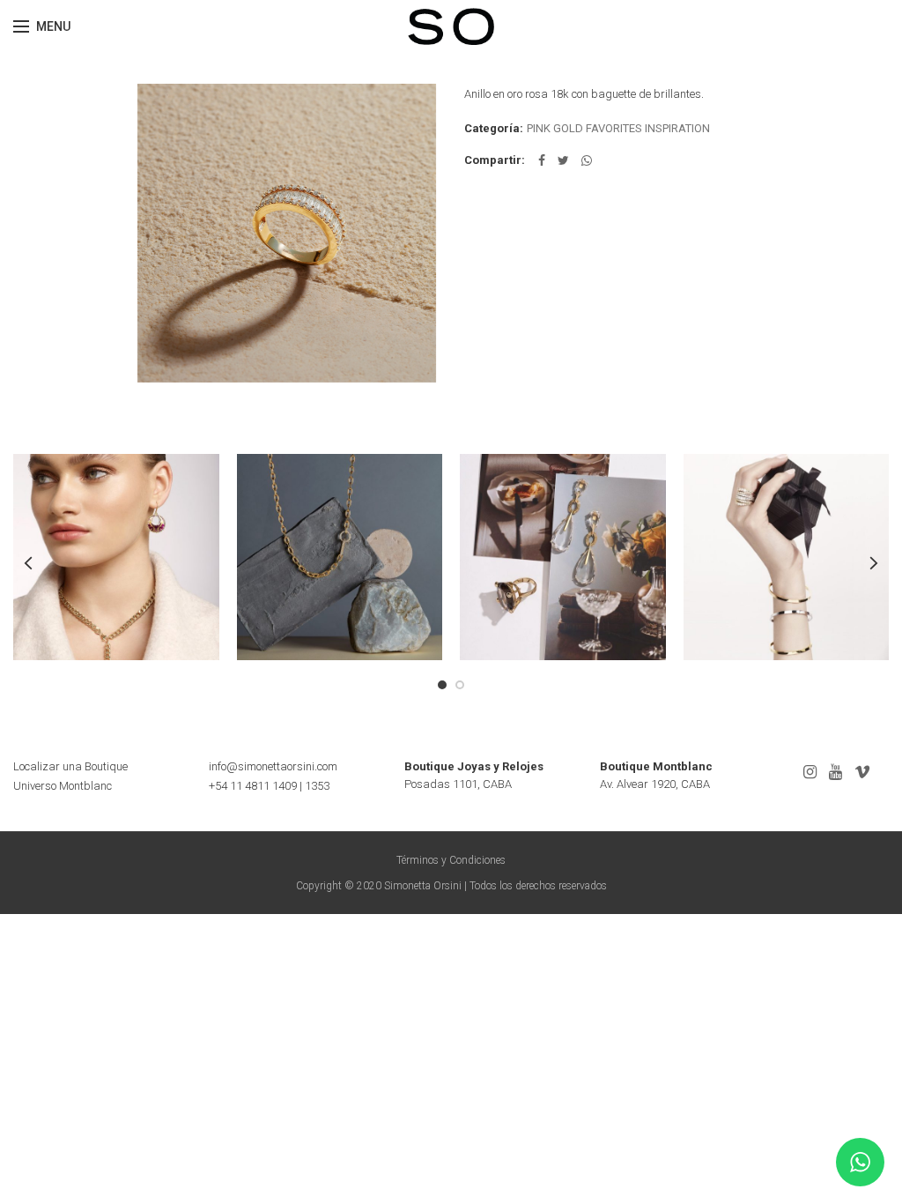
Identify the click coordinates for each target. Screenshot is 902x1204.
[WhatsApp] (586, 160)
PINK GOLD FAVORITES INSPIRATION (618, 128)
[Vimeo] (862, 772)
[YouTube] (835, 772)
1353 (317, 785)
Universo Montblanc (62, 785)
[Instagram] (810, 772)
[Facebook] (541, 160)
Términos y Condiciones (451, 860)
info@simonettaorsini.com (273, 766)
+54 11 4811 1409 (253, 785)
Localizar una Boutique (70, 766)
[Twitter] (563, 160)
